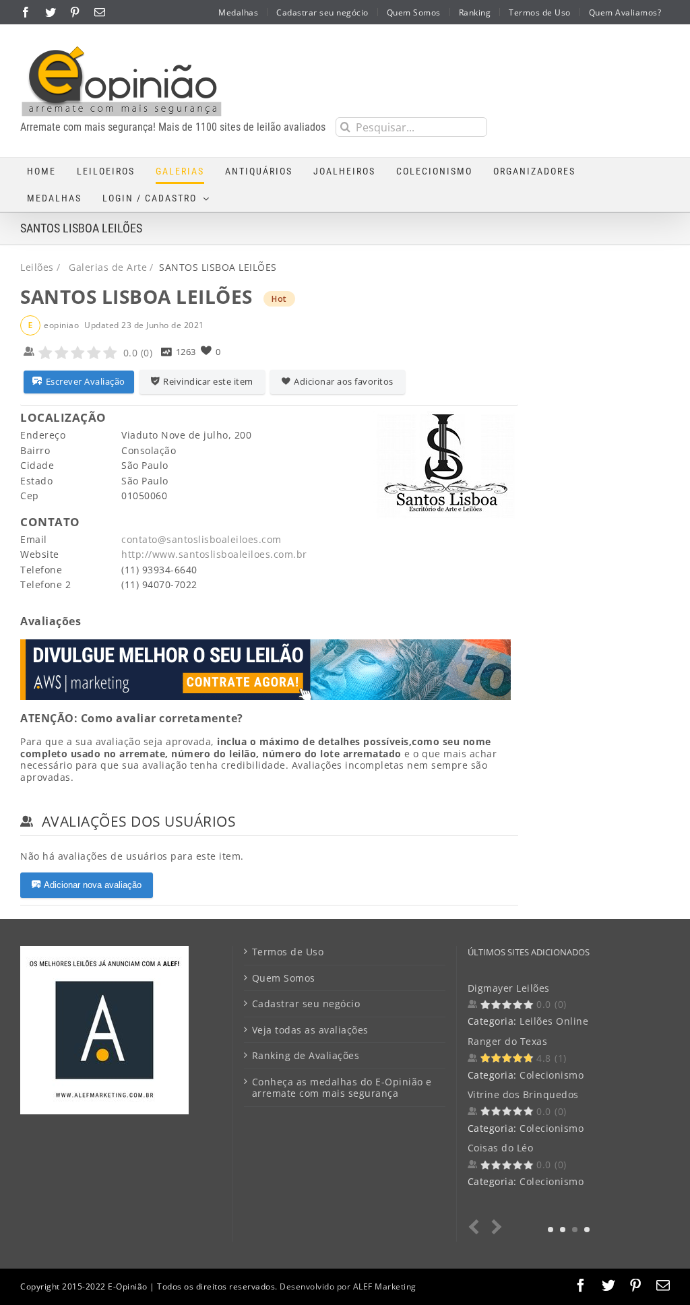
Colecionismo (552, 1075)
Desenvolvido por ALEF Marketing (348, 1286)
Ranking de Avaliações (306, 1056)
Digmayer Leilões (509, 988)
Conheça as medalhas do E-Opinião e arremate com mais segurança (342, 1088)
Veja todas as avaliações (310, 1030)
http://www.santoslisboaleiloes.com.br (214, 554)
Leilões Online (554, 1021)
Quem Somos (283, 978)
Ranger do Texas (508, 1041)
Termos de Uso (288, 952)
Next (494, 1227)
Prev (476, 1227)
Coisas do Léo (501, 1147)
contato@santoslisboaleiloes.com (201, 539)
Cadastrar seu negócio (306, 1004)
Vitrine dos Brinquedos (523, 1094)
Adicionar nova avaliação (93, 885)
